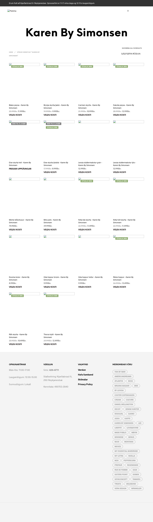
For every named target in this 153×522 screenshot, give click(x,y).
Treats (118, 484)
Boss (130, 381)
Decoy (117, 409)
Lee (139, 423)
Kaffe (127, 418)
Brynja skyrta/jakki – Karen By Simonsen (56, 106)
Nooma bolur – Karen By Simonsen (19, 278)
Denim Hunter (132, 409)
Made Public (120, 432)
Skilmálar (83, 379)
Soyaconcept (121, 479)
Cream (118, 400)
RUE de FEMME (121, 470)
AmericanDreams (123, 376)
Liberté (118, 428)
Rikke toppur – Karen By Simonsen (123, 278)
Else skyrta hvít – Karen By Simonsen (20, 163)
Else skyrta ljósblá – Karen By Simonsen (56, 163)
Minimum (119, 437)
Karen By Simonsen (124, 423)
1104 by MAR (120, 372)
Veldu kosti (15, 115)
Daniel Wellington (124, 404)
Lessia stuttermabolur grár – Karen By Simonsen (90, 163)
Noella (131, 456)
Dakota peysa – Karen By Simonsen (123, 106)
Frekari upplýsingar (20, 169)
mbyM (134, 432)
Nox (116, 460)
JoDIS (117, 418)
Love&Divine (132, 428)
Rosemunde (132, 465)
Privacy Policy (85, 384)
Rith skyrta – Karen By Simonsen (18, 335)
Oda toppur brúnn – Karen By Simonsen (56, 278)
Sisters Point (121, 474)
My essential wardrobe (126, 451)
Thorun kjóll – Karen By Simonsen (53, 335)
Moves (118, 446)
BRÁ (136, 386)
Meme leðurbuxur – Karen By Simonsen (21, 221)
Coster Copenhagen (124, 395)
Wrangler (136, 488)
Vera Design (120, 488)
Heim (11, 52)
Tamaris (136, 479)
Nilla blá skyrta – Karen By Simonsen (89, 221)
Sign (135, 470)
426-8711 (54, 369)
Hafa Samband (85, 374)
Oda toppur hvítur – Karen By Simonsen (90, 278)
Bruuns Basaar (122, 386)
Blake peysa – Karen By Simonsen (19, 106)
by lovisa (119, 390)
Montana (128, 442)
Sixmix (136, 474)
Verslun (82, 369)
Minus (131, 437)
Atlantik (119, 381)
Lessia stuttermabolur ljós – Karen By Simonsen (124, 163)
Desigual (119, 414)
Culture (130, 400)
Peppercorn (130, 460)
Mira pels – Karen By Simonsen (52, 221)
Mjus (117, 442)
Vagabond (131, 484)
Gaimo (131, 414)
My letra (119, 456)
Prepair (118, 465)
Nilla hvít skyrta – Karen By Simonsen (124, 221)
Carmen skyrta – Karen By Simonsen (89, 106)
